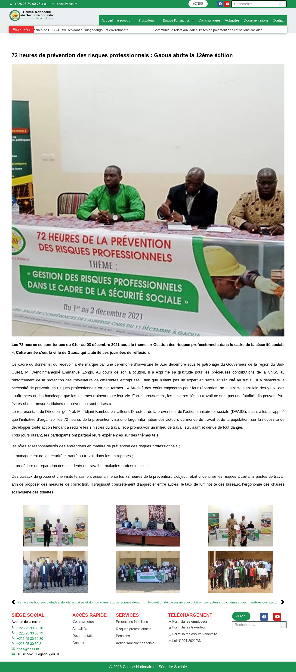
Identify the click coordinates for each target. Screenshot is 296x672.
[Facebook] (220, 4)
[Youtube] (227, 4)
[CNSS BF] (31, 15)
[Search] (282, 4)
